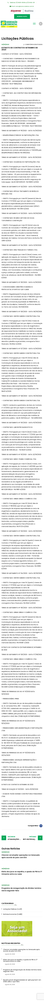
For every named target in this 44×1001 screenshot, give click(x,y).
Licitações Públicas (10, 909)
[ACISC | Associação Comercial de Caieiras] (9, 24)
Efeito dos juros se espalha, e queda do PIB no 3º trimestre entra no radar (20, 960)
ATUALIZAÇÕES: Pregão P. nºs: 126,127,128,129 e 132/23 (15, 838)
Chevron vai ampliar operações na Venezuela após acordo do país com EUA (21, 950)
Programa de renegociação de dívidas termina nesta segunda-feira (22, 970)
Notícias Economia (9, 914)
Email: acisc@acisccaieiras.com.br (22, 6)
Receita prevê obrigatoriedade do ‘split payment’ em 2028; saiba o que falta (22, 980)
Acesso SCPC (22, 16)
